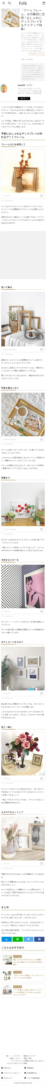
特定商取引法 (32, 1073)
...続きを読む (37, 93)
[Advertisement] (23, 255)
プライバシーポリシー (12, 1073)
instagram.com (9, 200)
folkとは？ (7, 1068)
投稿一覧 (23, 98)
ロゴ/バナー (8, 1078)
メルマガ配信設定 (33, 1078)
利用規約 (30, 1068)
